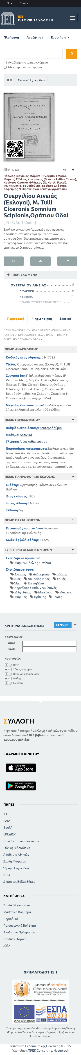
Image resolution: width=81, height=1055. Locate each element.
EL (8, 3)
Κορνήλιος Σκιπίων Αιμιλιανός (35, 588)
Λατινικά (26, 435)
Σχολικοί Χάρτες (14, 939)
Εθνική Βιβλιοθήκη (16, 848)
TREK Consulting (40, 1050)
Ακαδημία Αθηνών (16, 854)
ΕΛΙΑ (6, 821)
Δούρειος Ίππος (39, 579)
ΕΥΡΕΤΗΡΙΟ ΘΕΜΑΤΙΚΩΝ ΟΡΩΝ (22, 339)
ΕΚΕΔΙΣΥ (9, 834)
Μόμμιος (20, 597)
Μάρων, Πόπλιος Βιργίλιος (32, 563)
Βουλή (7, 827)
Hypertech (61, 1050)
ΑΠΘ (6, 875)
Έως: (11, 649)
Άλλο (6, 946)
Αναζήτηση (35, 37)
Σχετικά (65, 318)
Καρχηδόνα (36, 583)
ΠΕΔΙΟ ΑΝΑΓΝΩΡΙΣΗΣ (16, 330)
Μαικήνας (45, 592)
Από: (11, 643)
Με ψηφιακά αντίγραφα (25, 67)
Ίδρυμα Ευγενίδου (16, 868)
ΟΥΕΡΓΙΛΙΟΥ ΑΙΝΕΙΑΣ (28, 285)
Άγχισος (20, 574)
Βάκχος (61, 574)
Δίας (17, 579)
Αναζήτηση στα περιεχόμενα (28, 62)
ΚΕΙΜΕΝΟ (26, 296)
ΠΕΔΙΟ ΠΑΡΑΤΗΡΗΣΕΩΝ (51, 335)
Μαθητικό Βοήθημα (17, 912)
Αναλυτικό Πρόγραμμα (19, 932)
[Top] (73, 349)
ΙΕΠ (9, 80)
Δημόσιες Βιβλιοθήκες (19, 881)
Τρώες (57, 597)
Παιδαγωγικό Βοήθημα (19, 925)
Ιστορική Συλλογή (35, 18)
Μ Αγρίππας (22, 592)
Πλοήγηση (11, 37)
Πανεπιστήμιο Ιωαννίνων (21, 841)
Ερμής (61, 579)
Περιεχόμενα (24, 275)
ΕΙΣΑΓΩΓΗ (27, 291)
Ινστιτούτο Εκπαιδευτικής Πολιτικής (34, 1046)
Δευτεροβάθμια (51, 428)
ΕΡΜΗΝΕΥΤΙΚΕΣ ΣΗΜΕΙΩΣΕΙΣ (40, 302)
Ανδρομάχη (41, 574)
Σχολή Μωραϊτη (14, 861)
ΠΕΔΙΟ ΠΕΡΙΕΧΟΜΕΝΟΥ (46, 330)
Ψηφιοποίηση (42, 318)
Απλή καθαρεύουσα (33, 441)
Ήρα (17, 583)
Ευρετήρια (59, 37)
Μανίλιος (65, 592)
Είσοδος (24, 3)
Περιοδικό (10, 919)
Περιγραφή (15, 318)
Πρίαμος (40, 597)
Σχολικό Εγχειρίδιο (31, 80)
